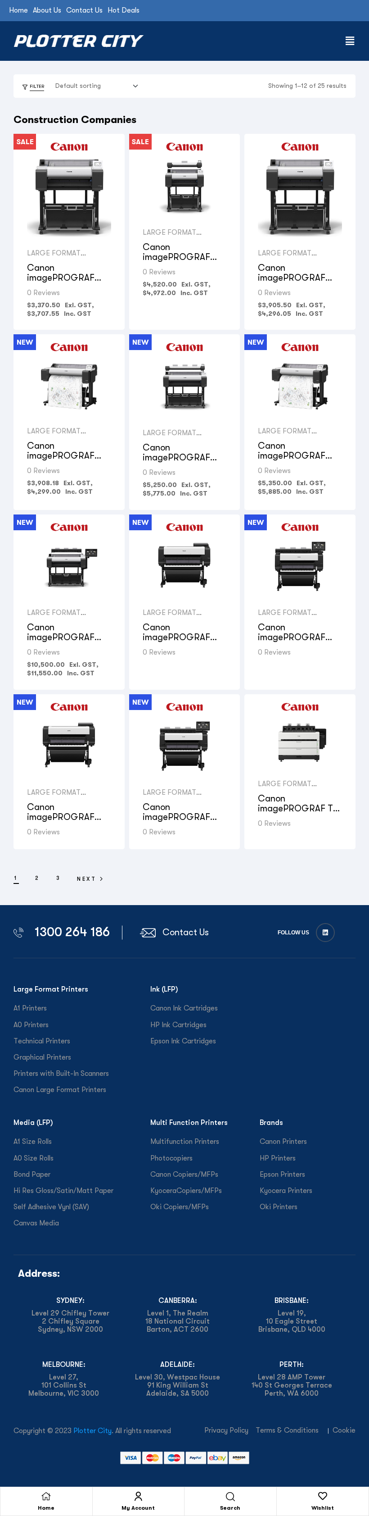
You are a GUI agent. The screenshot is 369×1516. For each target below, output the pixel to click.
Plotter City (92, 1431)
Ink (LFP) (164, 989)
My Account (138, 1508)
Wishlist (322, 1508)
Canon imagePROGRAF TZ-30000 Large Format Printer (300, 813)
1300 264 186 (72, 932)
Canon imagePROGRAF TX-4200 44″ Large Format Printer (65, 822)
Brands (271, 1122)
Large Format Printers (51, 989)
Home (46, 1508)
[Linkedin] (325, 932)
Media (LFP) (33, 1122)
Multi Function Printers (189, 1122)
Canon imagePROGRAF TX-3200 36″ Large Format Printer (181, 642)
